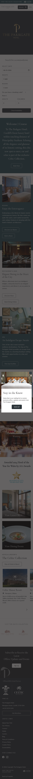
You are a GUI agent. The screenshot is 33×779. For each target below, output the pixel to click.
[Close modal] (30, 373)
